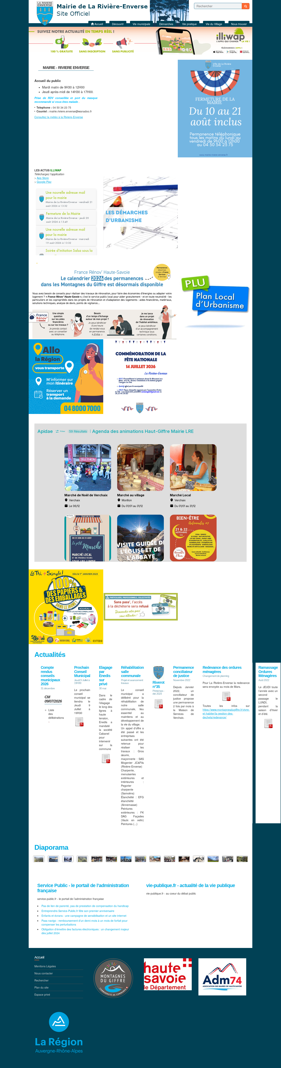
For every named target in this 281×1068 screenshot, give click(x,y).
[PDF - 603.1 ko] (79, 721)
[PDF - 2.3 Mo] (158, 703)
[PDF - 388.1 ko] (226, 696)
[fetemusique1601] (111, 859)
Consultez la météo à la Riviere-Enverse (58, 117)
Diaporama (51, 847)
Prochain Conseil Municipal (82, 672)
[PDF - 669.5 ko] (48, 721)
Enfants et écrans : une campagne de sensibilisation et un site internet (83, 916)
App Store (43, 178)
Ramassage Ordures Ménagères (268, 672)
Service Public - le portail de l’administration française (83, 888)
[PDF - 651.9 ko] (106, 758)
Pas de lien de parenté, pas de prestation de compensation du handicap (85, 906)
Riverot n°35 (158, 684)
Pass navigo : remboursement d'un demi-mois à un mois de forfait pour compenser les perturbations (84, 922)
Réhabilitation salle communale (132, 672)
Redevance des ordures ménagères (222, 670)
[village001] (126, 859)
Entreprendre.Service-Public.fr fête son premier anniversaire (77, 911)
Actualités (49, 654)
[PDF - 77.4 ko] (268, 723)
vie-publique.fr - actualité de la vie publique (190, 885)
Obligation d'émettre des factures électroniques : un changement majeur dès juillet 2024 (85, 931)
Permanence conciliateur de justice (183, 672)
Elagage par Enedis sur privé (105, 676)
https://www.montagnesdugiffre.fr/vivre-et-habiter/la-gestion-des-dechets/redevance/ (226, 713)
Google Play (44, 182)
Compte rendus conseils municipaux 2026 (50, 676)
